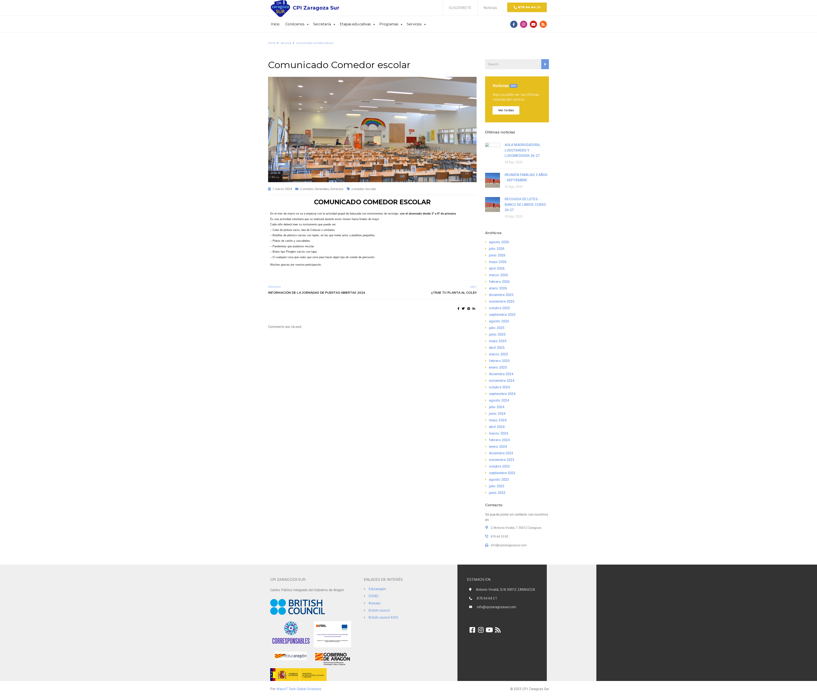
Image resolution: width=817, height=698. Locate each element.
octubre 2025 (499, 308)
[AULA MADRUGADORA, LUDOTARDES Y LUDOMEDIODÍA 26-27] (492, 150)
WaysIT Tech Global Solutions (298, 689)
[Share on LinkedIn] (474, 308)
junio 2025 (497, 334)
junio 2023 (497, 493)
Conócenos (294, 24)
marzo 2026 (498, 275)
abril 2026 (496, 268)
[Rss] (543, 24)
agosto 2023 (499, 480)
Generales (322, 189)
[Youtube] (533, 24)
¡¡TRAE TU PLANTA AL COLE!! (454, 293)
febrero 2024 (499, 440)
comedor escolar (363, 189)
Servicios (414, 24)
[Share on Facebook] (458, 308)
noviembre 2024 (501, 381)
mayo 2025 (497, 341)
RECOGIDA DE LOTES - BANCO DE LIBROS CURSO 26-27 (525, 204)
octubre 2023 (499, 466)
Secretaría (322, 24)
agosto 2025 (499, 321)
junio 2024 (497, 414)
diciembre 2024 (501, 374)
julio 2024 (496, 407)
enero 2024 (498, 447)
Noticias (490, 8)
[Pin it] (468, 308)
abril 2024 (496, 427)
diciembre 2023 (501, 453)
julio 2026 (496, 249)
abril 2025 (496, 348)
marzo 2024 (498, 433)
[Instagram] (523, 24)
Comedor (306, 189)
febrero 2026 (499, 282)
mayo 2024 (497, 420)
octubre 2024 (499, 387)
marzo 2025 (498, 354)
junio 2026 (497, 255)
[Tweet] (463, 308)
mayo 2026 (497, 262)
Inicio (275, 24)
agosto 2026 (499, 242)
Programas (388, 24)
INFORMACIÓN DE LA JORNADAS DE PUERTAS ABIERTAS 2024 (316, 293)
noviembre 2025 (501, 301)
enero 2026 (498, 288)
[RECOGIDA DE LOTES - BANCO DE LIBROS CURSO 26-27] (492, 204)
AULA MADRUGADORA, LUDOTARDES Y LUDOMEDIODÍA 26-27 (523, 150)
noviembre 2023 (501, 460)
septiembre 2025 (502, 315)
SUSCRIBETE (460, 8)
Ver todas (506, 110)
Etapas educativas (355, 24)
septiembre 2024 (502, 394)
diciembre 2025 (501, 295)
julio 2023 (496, 486)
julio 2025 (496, 328)
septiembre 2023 (502, 473)
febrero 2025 (499, 361)
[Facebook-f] (513, 24)
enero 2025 (498, 367)
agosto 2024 (499, 400)
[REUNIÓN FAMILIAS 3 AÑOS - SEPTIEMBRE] (492, 180)
